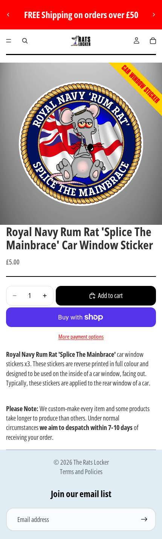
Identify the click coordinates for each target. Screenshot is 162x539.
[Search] (25, 40)
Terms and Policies (81, 471)
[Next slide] (153, 14)
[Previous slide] (8, 14)
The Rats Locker (91, 462)
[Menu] (8, 40)
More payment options (81, 336)
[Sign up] (144, 519)
